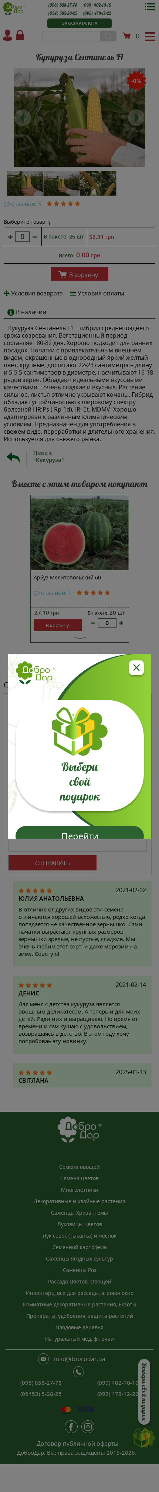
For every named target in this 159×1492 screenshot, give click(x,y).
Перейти (79, 836)
